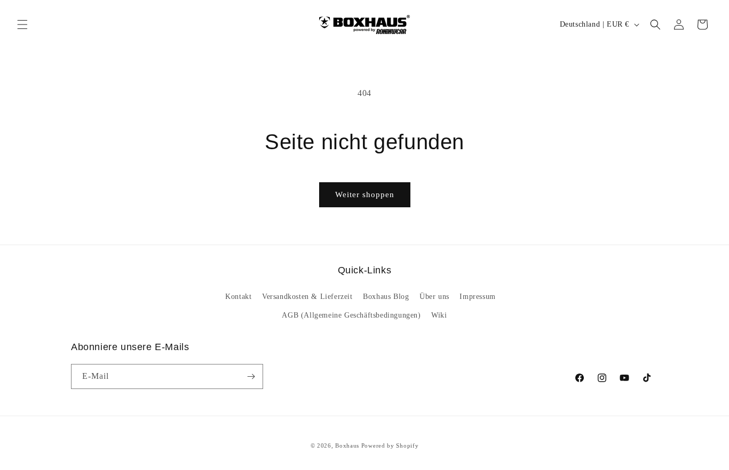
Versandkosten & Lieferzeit (307, 297)
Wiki (439, 315)
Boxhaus (347, 445)
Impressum (477, 297)
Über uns (434, 297)
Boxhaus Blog (386, 297)
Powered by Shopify (390, 445)
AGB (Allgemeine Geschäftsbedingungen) (351, 315)
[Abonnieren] (251, 376)
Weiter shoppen (364, 194)
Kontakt (238, 297)
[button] (22, 24)
